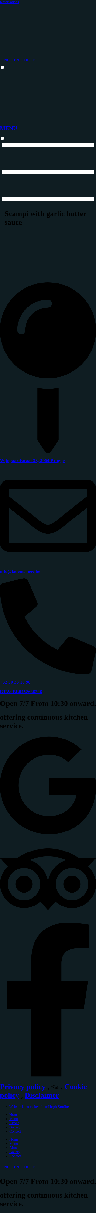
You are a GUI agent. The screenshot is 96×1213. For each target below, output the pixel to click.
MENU (8, 128)
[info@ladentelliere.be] (48, 562)
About (14, 1123)
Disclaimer (42, 1095)
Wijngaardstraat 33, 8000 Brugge (32, 460)
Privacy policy (22, 1086)
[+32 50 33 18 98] (48, 673)
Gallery (14, 1127)
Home (13, 1115)
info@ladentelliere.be (20, 571)
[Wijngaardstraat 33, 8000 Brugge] (48, 451)
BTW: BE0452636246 (21, 691)
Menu (13, 1119)
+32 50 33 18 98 (15, 682)
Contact (15, 1131)
